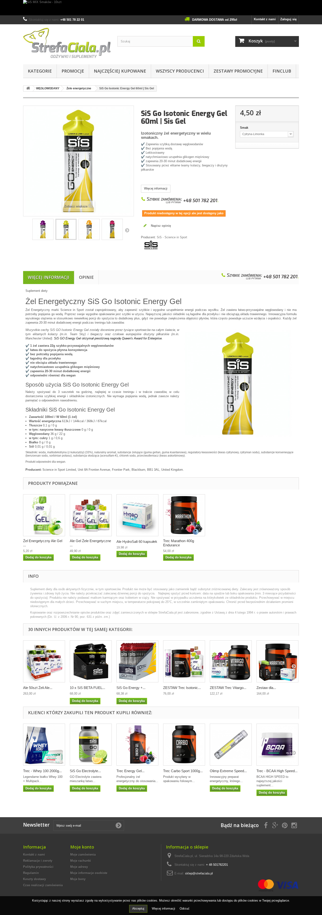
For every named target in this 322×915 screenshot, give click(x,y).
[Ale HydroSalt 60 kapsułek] (137, 515)
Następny (127, 230)
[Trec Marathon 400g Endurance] (184, 515)
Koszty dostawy (34, 879)
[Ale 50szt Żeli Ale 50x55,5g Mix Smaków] (44, 661)
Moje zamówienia (83, 854)
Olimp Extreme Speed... (228, 771)
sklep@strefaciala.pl (199, 873)
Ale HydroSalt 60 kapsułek (136, 542)
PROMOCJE (73, 71)
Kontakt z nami (265, 19)
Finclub (281, 71)
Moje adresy (79, 867)
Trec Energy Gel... (130, 771)
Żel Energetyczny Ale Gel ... (42, 543)
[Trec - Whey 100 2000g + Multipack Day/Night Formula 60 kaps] (44, 745)
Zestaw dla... (266, 688)
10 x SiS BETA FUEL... (87, 688)
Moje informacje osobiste (88, 873)
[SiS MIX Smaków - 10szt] (161, 7)
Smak (244, 127)
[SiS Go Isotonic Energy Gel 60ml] (43, 229)
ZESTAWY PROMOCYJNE (238, 71)
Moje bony (78, 879)
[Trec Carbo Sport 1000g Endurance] (184, 745)
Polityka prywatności (38, 867)
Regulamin (31, 873)
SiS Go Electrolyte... (85, 771)
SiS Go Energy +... (130, 688)
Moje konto (82, 847)
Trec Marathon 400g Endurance (178, 543)
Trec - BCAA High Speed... (276, 771)
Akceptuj (138, 908)
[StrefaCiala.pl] (66, 43)
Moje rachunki (80, 860)
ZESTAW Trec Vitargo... (228, 688)
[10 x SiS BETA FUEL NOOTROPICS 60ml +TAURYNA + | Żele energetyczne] (91, 661)
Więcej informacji (155, 188)
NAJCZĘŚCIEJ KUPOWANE (120, 71)
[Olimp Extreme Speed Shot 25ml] (231, 745)
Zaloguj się (288, 19)
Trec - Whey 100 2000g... (42, 771)
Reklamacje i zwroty (37, 860)
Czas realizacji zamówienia (43, 885)
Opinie (86, 277)
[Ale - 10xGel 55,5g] (91, 515)
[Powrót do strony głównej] (28, 88)
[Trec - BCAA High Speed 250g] (277, 745)
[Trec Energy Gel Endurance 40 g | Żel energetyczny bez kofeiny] (137, 745)
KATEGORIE (40, 71)
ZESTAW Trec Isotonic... (182, 688)
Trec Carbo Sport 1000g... (183, 771)
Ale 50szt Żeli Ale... (37, 688)
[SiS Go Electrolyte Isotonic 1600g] (91, 745)
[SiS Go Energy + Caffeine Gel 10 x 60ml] (137, 661)
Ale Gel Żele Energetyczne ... (90, 543)
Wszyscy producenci (180, 71)
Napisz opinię (160, 225)
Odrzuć (185, 908)
